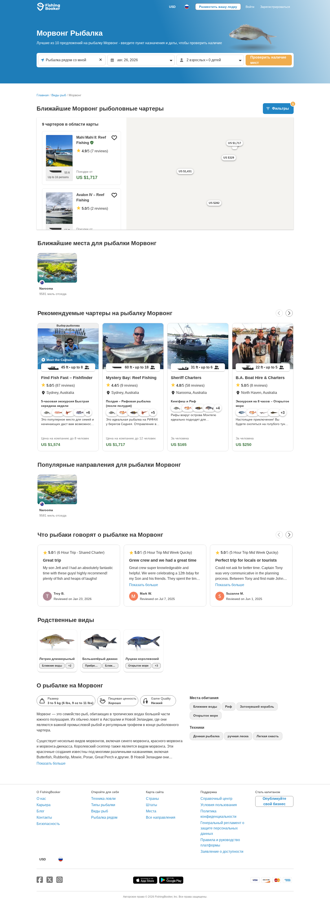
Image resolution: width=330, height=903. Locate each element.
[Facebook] (40, 880)
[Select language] (187, 7)
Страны (152, 798)
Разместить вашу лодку (218, 7)
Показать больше (143, 585)
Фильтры (283, 106)
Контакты (44, 817)
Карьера (44, 805)
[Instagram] (59, 880)
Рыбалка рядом (104, 817)
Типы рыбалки (103, 805)
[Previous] (279, 313)
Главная (43, 95)
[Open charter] (81, 158)
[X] (49, 880)
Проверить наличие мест (268, 60)
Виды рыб (58, 95)
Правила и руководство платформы (220, 842)
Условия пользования (218, 805)
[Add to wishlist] (114, 137)
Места (151, 811)
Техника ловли (103, 798)
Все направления (160, 817)
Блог (40, 811)
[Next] (289, 313)
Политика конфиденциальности (218, 813)
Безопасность (48, 824)
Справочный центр (216, 798)
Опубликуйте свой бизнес (274, 801)
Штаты (151, 805)
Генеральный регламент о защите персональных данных (222, 828)
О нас (41, 798)
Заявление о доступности (221, 851)
